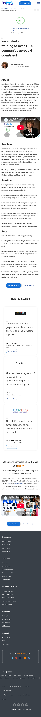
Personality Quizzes (33, 678)
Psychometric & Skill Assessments (11, 573)
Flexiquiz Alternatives (8, 597)
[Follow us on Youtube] (26, 704)
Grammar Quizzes (4, 678)
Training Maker (6, 616)
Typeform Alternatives (8, 591)
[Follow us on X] (18, 704)
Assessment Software (8, 569)
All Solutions (6, 579)
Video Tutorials (6, 544)
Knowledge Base (6, 619)
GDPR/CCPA (13, 686)
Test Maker (5, 563)
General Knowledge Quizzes (18, 678)
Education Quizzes (6, 675)
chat (9, 484)
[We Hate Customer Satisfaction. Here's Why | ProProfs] (20, 505)
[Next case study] (38, 10)
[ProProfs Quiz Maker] (7, 3)
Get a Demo (28, 285)
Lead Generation (6, 576)
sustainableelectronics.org (21, 29)
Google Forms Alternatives (9, 601)
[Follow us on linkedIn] (14, 704)
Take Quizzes (6, 672)
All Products (6, 626)
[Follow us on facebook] (22, 704)
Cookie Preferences (7, 690)
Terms (19, 686)
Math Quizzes (17, 675)
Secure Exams (6, 566)
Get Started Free (25, 3)
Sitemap (13, 709)
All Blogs (4, 695)
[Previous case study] (35, 10)
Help (3, 640)
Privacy (27, 686)
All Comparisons (7, 604)
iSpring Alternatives (7, 594)
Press (11, 695)
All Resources (6, 551)
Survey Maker (6, 622)
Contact (4, 699)
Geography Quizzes (28, 675)
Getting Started (6, 541)
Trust (3, 686)
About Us (27, 695)
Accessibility (21, 695)
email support (18, 484)
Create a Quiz (13, 524)
